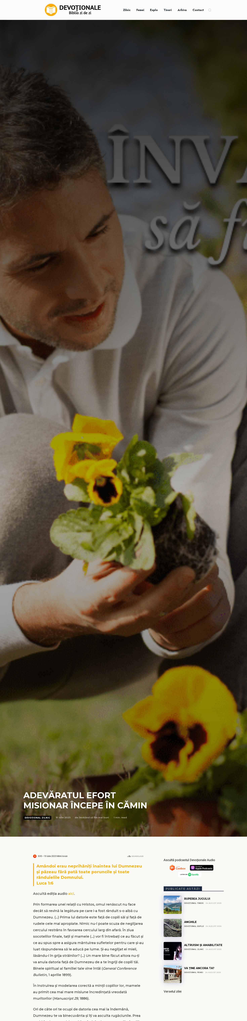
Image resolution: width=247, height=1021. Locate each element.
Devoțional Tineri (194, 903)
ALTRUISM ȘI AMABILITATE (203, 945)
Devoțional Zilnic (37, 817)
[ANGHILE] (173, 928)
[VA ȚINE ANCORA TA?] (173, 974)
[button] (209, 10)
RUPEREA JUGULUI (197, 898)
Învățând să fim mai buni (94, 817)
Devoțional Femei (193, 972)
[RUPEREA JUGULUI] (173, 905)
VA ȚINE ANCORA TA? (199, 968)
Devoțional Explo (194, 926)
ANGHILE (190, 922)
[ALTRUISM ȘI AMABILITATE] (173, 951)
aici (71, 894)
